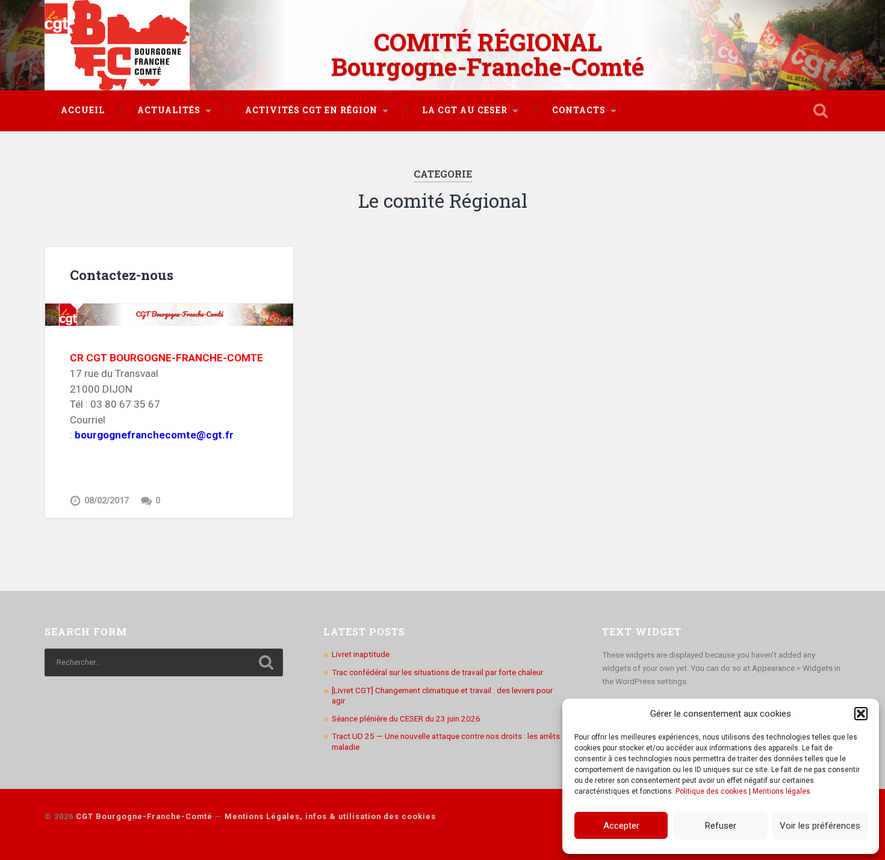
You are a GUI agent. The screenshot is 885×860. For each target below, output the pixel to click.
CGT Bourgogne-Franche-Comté (144, 816)
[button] (861, 714)
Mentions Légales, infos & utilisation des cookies (330, 816)
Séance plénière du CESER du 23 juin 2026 (406, 718)
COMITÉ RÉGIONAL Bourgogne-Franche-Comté (487, 54)
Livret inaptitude (361, 654)
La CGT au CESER (465, 110)
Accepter (621, 825)
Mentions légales (781, 791)
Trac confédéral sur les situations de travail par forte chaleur (437, 672)
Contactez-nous (121, 275)
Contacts (579, 110)
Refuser (720, 825)
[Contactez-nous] (169, 315)
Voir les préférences (820, 825)
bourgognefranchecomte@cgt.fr (154, 435)
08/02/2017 (106, 501)
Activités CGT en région (311, 110)
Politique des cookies (711, 791)
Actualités (168, 110)
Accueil (83, 110)
